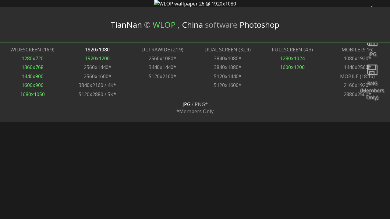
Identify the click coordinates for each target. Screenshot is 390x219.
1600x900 (33, 85)
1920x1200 (97, 58)
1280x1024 (292, 58)
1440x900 (33, 76)
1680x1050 (32, 94)
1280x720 (33, 58)
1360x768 (33, 67)
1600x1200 (292, 67)
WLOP (165, 24)
